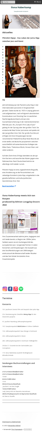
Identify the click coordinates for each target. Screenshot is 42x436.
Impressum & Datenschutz (11, 422)
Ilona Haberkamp (21, 7)
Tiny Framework (16, 429)
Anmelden (27, 429)
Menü (39, 2)
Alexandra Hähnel (14, 425)
